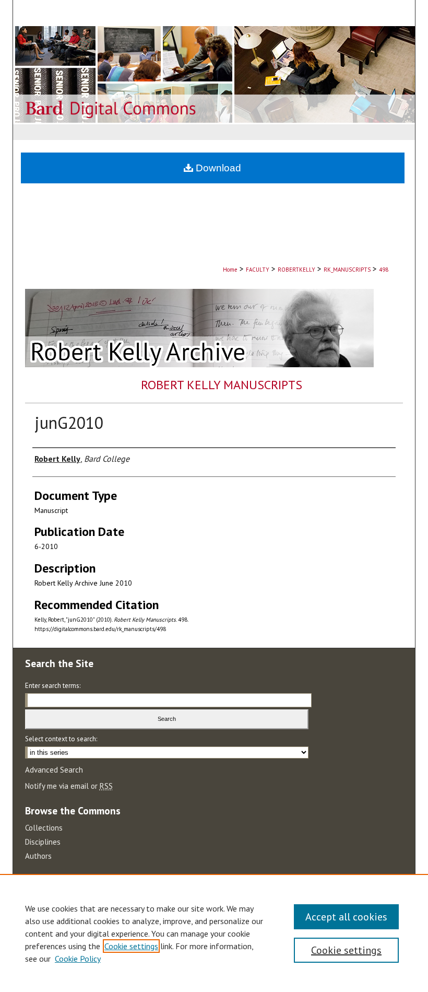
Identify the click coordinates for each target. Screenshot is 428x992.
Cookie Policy (78, 958)
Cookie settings (131, 946)
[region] (214, 933)
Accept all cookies (346, 917)
